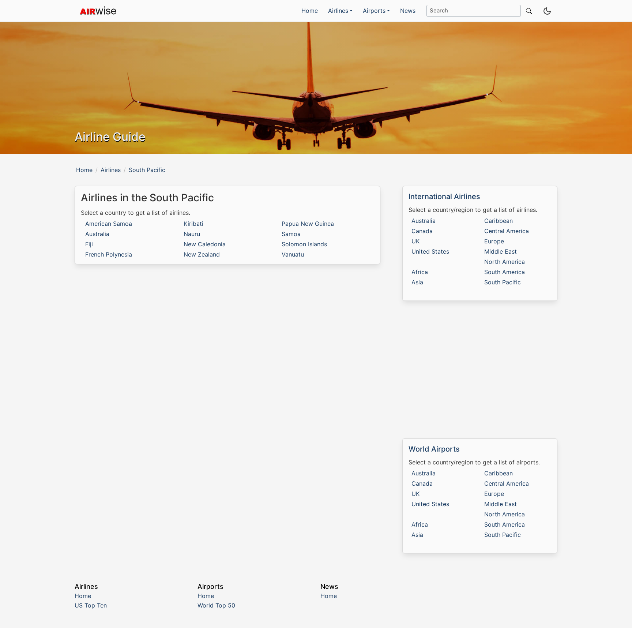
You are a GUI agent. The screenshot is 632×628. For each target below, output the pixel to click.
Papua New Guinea (308, 223)
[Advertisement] (479, 369)
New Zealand (202, 254)
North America (504, 261)
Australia (97, 234)
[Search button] (527, 11)
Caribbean (498, 220)
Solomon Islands (304, 244)
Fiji (89, 244)
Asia (417, 282)
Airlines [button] (338, 10)
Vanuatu (293, 254)
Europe (494, 241)
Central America (506, 231)
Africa (419, 272)
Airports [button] (374, 10)
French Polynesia (108, 254)
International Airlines (444, 196)
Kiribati (193, 223)
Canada (422, 231)
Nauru (192, 234)
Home (309, 10)
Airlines (111, 169)
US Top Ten (91, 605)
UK (415, 241)
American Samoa (108, 223)
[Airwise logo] (98, 10)
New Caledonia (205, 244)
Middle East (500, 251)
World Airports (434, 449)
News (407, 10)
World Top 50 (216, 605)
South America (504, 272)
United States (430, 251)
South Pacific (502, 282)
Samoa (291, 234)
